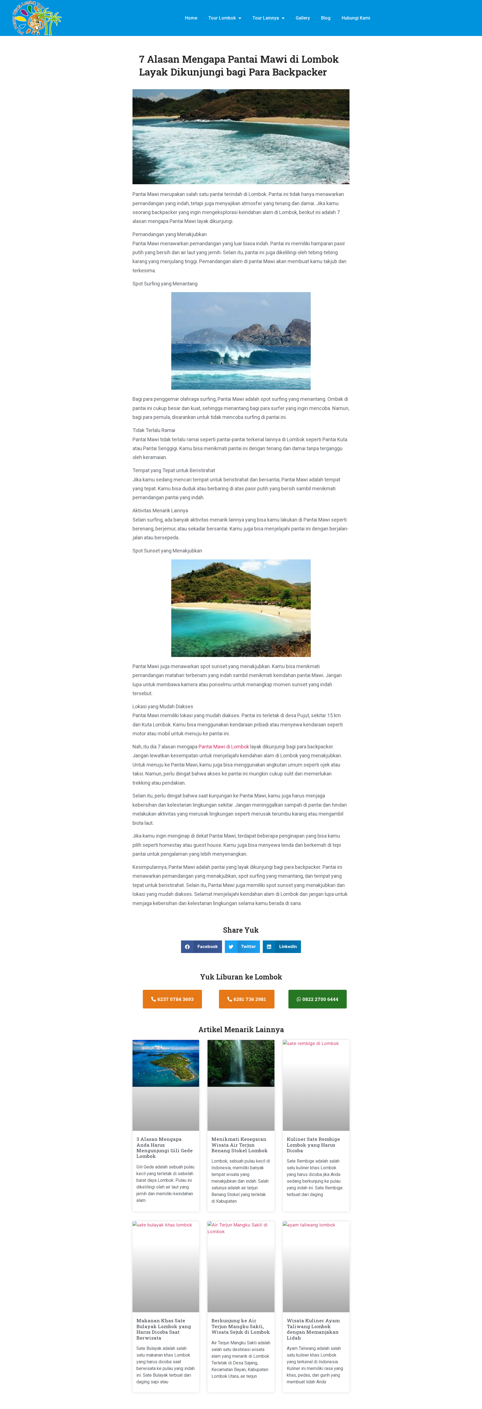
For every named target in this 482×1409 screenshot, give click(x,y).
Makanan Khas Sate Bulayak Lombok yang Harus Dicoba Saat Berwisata (163, 1329)
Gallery (303, 18)
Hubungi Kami (356, 18)
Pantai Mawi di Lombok (224, 747)
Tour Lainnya (265, 18)
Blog (326, 18)
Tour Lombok (222, 18)
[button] (201, 946)
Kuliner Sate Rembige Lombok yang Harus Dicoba (313, 1145)
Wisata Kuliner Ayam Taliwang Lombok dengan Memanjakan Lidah (313, 1329)
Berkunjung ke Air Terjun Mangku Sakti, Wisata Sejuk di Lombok (240, 1326)
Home (191, 18)
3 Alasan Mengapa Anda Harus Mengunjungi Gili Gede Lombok (164, 1147)
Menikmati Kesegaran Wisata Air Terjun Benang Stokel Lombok (239, 1145)
